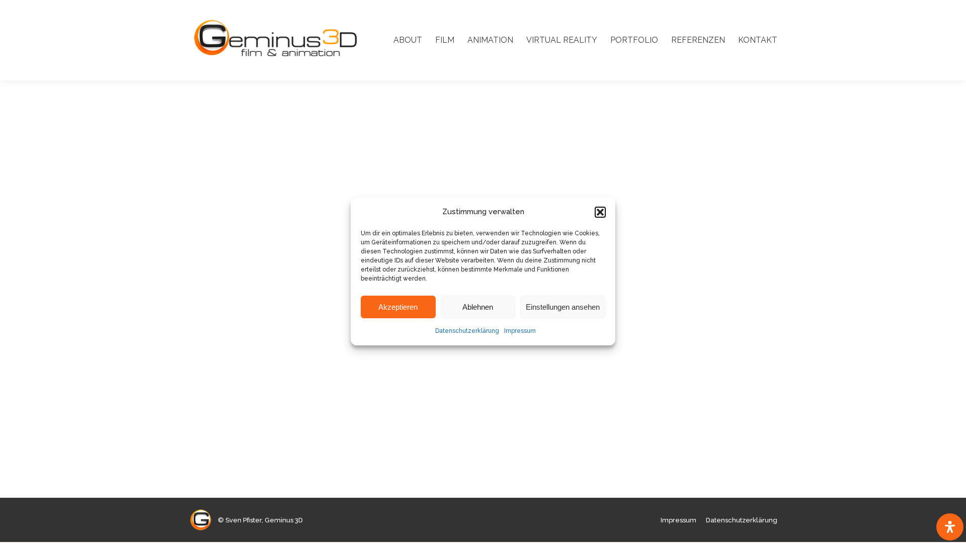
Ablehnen (477, 307)
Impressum (520, 330)
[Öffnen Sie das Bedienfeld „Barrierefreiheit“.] (949, 526)
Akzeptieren (398, 307)
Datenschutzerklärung (467, 330)
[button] (600, 212)
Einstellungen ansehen (563, 307)
